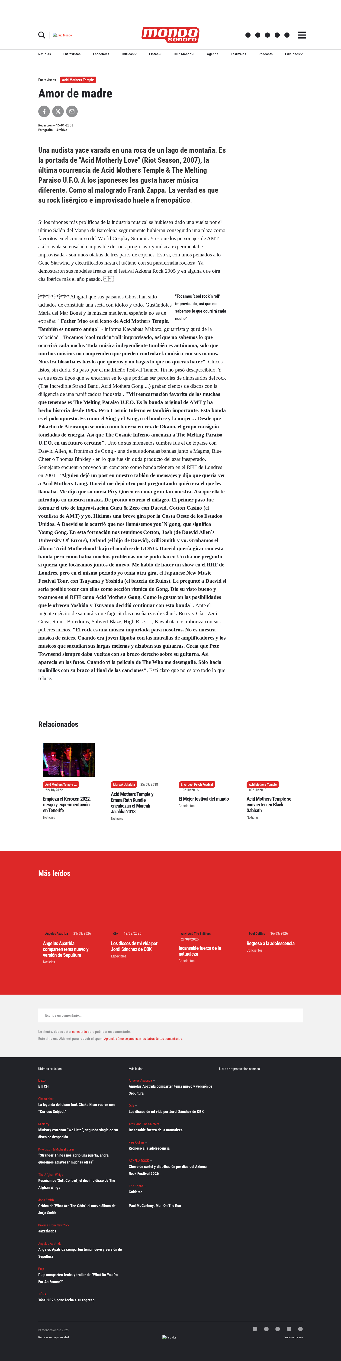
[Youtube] (300, 1329)
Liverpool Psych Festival (197, 784)
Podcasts (266, 54)
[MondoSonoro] (170, 35)
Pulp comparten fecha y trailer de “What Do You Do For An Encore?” (78, 1278)
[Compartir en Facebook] (44, 111)
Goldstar (135, 1192)
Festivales (238, 54)
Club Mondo (182, 54)
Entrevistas (71, 54)
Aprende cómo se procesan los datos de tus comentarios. (143, 1039)
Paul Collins (257, 933)
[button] (62, 34)
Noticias (44, 54)
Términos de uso (293, 1337)
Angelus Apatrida (56, 933)
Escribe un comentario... (63, 1015)
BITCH (43, 1086)
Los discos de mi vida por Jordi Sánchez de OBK (134, 946)
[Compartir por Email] (72, 111)
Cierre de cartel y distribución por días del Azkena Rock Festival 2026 (168, 1170)
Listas (153, 54)
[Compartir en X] (58, 111)
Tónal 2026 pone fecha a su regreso (66, 1300)
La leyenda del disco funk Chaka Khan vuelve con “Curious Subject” (76, 1108)
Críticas (128, 54)
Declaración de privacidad (53, 1337)
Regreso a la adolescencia (270, 943)
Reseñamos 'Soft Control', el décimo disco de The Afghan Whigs (76, 1184)
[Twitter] (255, 1329)
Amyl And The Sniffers (196, 933)
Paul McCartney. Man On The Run (155, 1205)
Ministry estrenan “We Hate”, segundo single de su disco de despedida (78, 1133)
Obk (115, 933)
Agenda (212, 54)
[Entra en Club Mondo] (165, 1337)
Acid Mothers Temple (78, 80)
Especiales (101, 54)
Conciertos (187, 806)
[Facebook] (266, 1329)
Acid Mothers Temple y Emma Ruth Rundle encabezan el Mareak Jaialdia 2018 (132, 803)
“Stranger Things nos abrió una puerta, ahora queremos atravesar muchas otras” (73, 1158)
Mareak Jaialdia (124, 784)
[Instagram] (277, 1329)
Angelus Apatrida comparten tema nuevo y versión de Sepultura (65, 949)
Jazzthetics (47, 1231)
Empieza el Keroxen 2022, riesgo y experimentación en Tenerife (66, 804)
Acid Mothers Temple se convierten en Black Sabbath (269, 804)
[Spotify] (289, 1329)
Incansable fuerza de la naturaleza (156, 1130)
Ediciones (292, 54)
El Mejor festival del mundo (204, 799)
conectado (79, 1032)
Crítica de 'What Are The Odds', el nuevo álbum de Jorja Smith (77, 1209)
